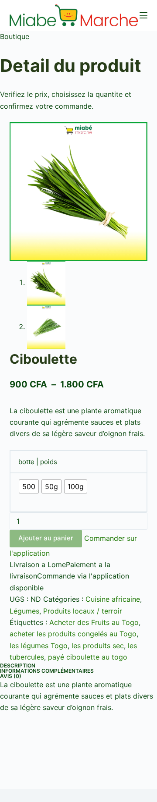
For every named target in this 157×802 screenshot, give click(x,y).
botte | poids (37, 462)
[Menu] (143, 15)
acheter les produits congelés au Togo (73, 633)
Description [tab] (17, 665)
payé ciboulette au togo (87, 657)
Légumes (24, 611)
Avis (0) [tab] (10, 676)
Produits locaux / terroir (82, 611)
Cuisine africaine (112, 599)
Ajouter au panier (45, 538)
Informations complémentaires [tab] (47, 670)
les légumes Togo (39, 645)
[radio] (28, 486)
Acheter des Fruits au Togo (94, 622)
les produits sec (98, 645)
